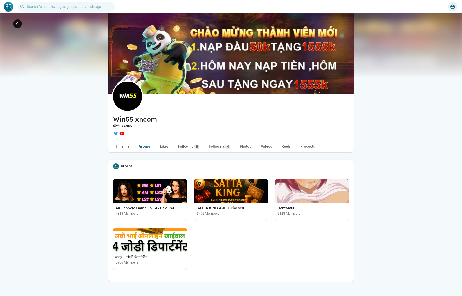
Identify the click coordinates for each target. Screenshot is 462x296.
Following (188, 146)
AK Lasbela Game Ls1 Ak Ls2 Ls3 (145, 208)
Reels (286, 146)
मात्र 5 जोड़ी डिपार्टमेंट (131, 257)
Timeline (122, 146)
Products (307, 146)
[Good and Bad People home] (8, 7)
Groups (145, 146)
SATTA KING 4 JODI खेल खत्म (220, 208)
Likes (164, 146)
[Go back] (17, 23)
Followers (219, 146)
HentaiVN (285, 208)
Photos (245, 146)
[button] (452, 6)
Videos (266, 146)
